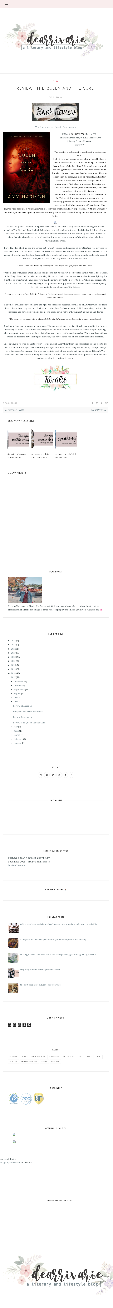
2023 (13, 652)
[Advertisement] (56, 1185)
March (17, 735)
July (15, 697)
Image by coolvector (10, 1162)
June (16, 701)
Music (98, 1057)
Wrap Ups (55, 1062)
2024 (13, 648)
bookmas (14, 1057)
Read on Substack (16, 865)
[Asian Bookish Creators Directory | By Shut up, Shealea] (14, 1135)
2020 (13, 665)
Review (44, 1062)
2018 (13, 673)
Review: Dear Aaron (22, 717)
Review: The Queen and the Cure (29, 722)
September (19, 689)
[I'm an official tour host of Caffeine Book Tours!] (12, 1142)
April (16, 731)
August (17, 693)
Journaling (54, 1057)
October (18, 685)
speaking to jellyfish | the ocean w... (65, 456)
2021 (13, 661)
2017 (13, 677)
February (18, 739)
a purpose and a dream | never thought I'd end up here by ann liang (53, 939)
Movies (89, 1057)
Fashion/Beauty (38, 1057)
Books (55, 81)
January (17, 743)
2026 (13, 640)
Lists (80, 1057)
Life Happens (68, 1057)
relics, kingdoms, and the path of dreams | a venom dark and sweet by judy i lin (58, 924)
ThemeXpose (104, 1276)
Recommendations (29, 1062)
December (19, 681)
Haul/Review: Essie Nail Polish (28, 711)
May (16, 726)
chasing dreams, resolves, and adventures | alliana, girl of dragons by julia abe (58, 954)
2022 (13, 657)
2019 (13, 669)
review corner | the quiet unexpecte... (40, 456)
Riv (53, 97)
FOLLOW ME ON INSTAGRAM (56, 1200)
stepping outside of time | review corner (40, 969)
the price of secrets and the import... (17, 456)
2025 (13, 644)
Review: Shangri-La (22, 705)
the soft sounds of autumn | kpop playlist (40, 984)
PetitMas (13, 1062)
